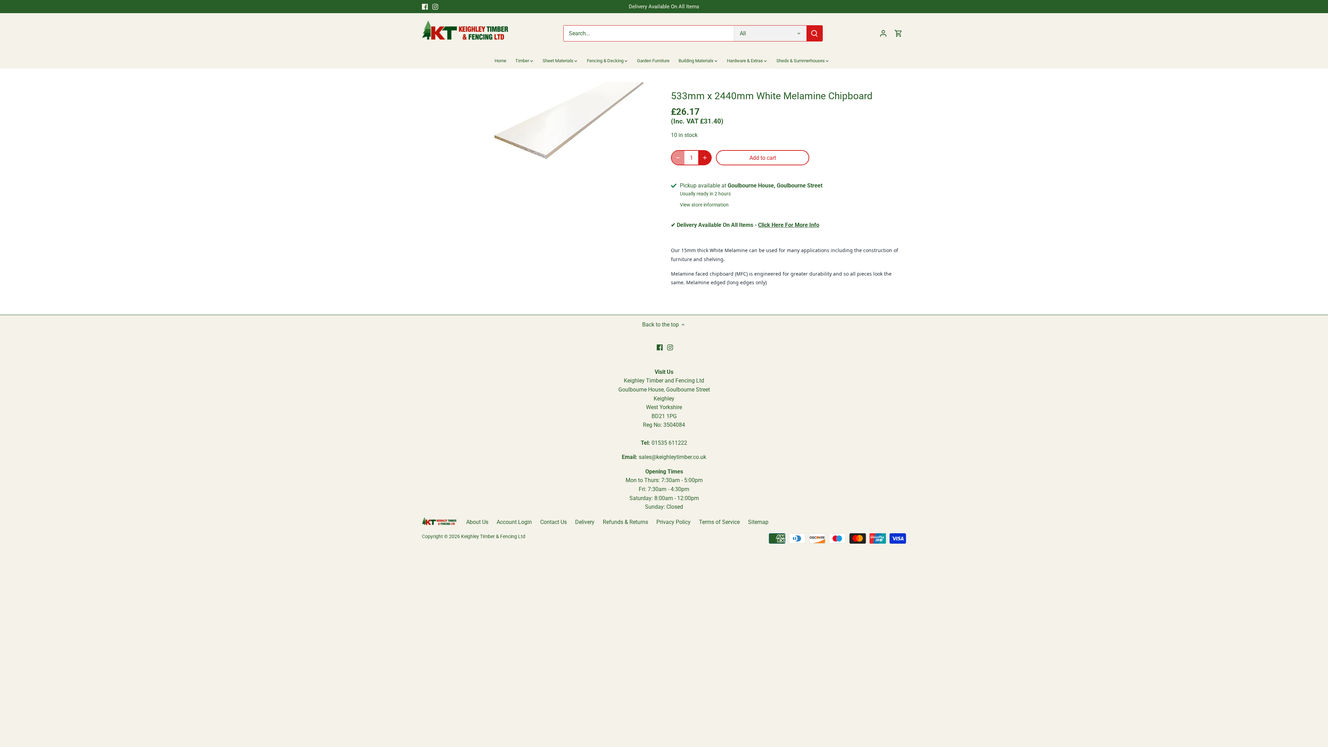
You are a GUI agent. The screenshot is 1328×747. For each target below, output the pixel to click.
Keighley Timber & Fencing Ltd (493, 537)
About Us (477, 522)
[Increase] (704, 157)
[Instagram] (435, 6)
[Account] (883, 33)
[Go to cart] (898, 33)
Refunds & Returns (625, 522)
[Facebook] (425, 6)
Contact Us (553, 522)
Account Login (514, 522)
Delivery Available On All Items (664, 6)
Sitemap (758, 522)
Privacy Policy (673, 522)
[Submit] (814, 33)
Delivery (584, 522)
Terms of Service (719, 522)
